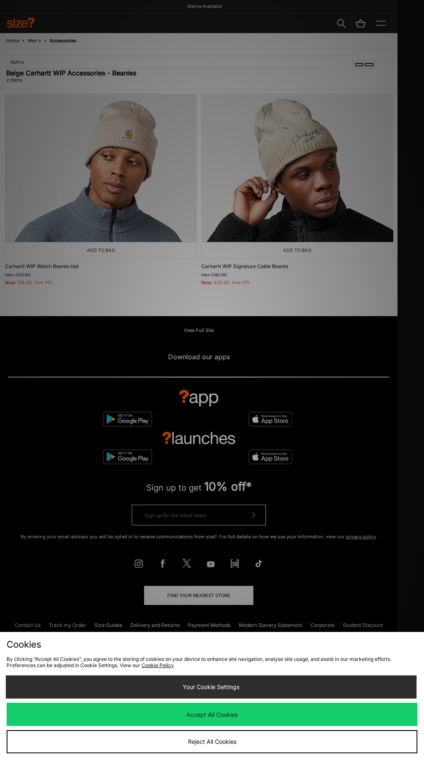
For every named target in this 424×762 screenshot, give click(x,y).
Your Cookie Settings (211, 686)
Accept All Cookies (212, 714)
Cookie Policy (158, 665)
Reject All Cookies (212, 741)
